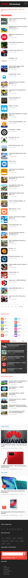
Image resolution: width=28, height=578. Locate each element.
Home (8, 543)
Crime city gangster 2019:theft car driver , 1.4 (17, 241)
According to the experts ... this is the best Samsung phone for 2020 (13, 466)
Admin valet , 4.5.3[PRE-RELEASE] (17, 280)
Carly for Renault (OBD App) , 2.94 (17, 121)
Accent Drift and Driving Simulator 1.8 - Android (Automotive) (16, 345)
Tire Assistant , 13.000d (14, 129)
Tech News (4, 472)
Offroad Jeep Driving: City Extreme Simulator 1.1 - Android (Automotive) (18, 406)
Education (20, 538)
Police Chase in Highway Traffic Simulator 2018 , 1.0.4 (16, 67)
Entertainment (5, 541)
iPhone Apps (7, 574)
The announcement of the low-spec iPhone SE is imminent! (13, 512)
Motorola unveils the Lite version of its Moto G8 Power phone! (12, 491)
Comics (14, 538)
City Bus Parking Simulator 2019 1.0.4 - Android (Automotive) (17, 412)
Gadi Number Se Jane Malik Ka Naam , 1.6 (16, 170)
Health (3, 543)
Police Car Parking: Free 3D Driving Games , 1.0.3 (17, 19)
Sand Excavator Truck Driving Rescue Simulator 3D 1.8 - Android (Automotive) (18, 382)
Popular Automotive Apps (6, 15)
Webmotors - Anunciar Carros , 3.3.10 (16, 35)
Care (3, 538)
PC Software (7, 567)
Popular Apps (5, 341)
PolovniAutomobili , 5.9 (14, 97)
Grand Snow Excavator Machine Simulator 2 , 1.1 (17, 82)
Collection (8, 538)
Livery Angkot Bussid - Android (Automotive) (16, 394)
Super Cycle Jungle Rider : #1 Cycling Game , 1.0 (18, 114)
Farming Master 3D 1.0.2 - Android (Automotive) (17, 400)
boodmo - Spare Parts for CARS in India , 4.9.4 (17, 217)
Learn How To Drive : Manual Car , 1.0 (17, 297)
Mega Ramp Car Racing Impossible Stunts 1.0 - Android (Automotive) (15, 351)
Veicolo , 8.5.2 (12, 161)
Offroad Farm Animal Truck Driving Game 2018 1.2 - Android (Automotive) (15, 358)
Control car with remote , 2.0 (16, 50)
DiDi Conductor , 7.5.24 (14, 208)
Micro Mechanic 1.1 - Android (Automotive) (16, 388)
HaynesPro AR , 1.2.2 (14, 137)
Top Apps (22, 341)
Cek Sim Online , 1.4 (14, 272)
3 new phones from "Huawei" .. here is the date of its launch (14, 445)
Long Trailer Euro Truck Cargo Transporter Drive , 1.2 (16, 186)
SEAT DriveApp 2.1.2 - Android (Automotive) (14, 369)
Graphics (22, 541)
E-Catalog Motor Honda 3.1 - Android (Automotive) (16, 363)
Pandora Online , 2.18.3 (15, 74)
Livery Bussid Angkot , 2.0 (15, 224)
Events (12, 541)
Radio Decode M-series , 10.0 (16, 145)
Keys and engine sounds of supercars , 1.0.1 (18, 265)
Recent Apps (14, 341)
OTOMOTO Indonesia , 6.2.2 (16, 256)
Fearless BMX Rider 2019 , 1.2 (16, 288)
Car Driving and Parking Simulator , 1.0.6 (17, 90)
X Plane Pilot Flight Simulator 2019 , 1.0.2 (18, 154)
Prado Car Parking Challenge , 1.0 (17, 201)
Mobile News (5, 426)
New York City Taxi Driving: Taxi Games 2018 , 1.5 (16, 178)
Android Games (7, 571)
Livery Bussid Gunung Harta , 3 (16, 42)
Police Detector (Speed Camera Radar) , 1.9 (16, 193)
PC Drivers (6, 572)
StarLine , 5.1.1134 (13, 105)
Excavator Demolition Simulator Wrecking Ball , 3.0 (16, 233)
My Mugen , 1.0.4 (13, 58)
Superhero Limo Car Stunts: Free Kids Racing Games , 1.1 (18, 27)
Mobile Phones (14, 448)
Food (16, 541)
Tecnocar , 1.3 (12, 248)
